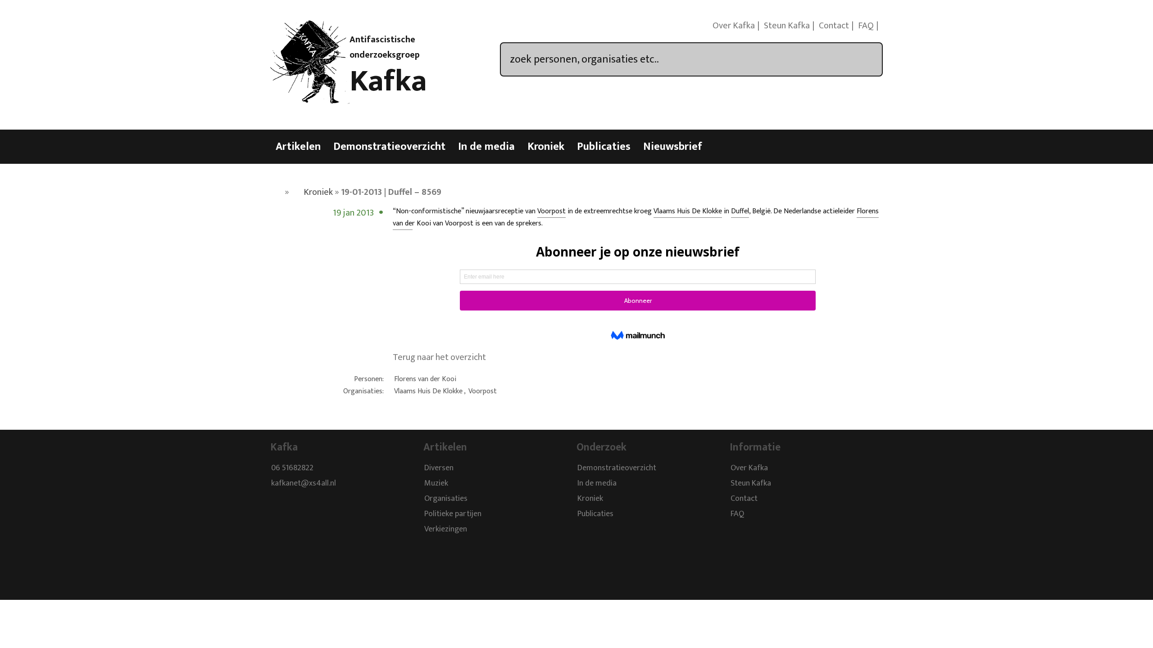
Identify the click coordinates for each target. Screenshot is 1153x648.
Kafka (388, 81)
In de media (486, 147)
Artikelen (298, 147)
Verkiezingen (445, 529)
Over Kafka (734, 25)
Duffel (740, 211)
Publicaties (604, 147)
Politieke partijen (452, 514)
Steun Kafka (787, 25)
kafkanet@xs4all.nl (303, 483)
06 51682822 (292, 468)
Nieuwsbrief (672, 147)
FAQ (866, 25)
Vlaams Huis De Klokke (688, 211)
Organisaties (446, 499)
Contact (834, 25)
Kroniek (545, 147)
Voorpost (551, 211)
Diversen (439, 468)
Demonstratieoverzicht (389, 147)
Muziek (436, 483)
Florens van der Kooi (425, 379)
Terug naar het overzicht (439, 357)
